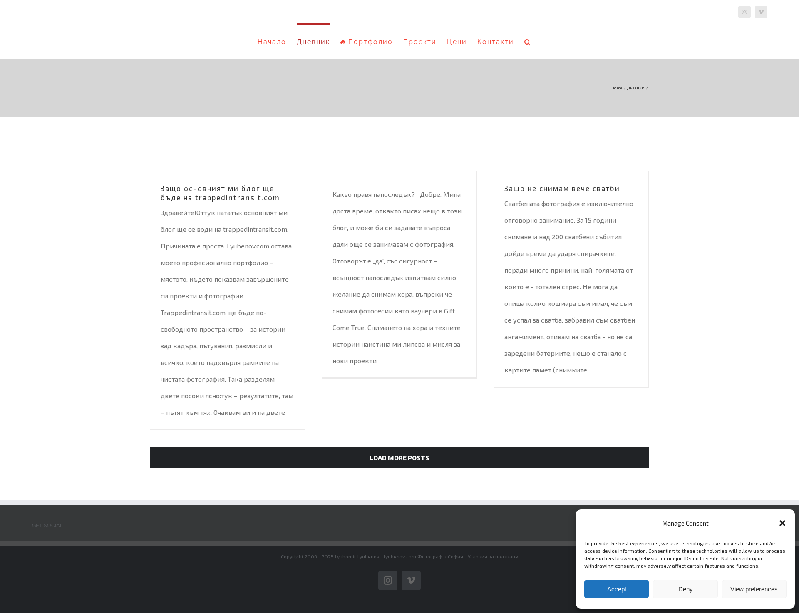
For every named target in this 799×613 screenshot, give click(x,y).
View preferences (754, 589)
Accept (616, 589)
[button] (782, 523)
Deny (685, 589)
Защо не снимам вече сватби (562, 188)
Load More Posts (399, 458)
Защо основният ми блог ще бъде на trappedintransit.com (220, 192)
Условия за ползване (493, 556)
